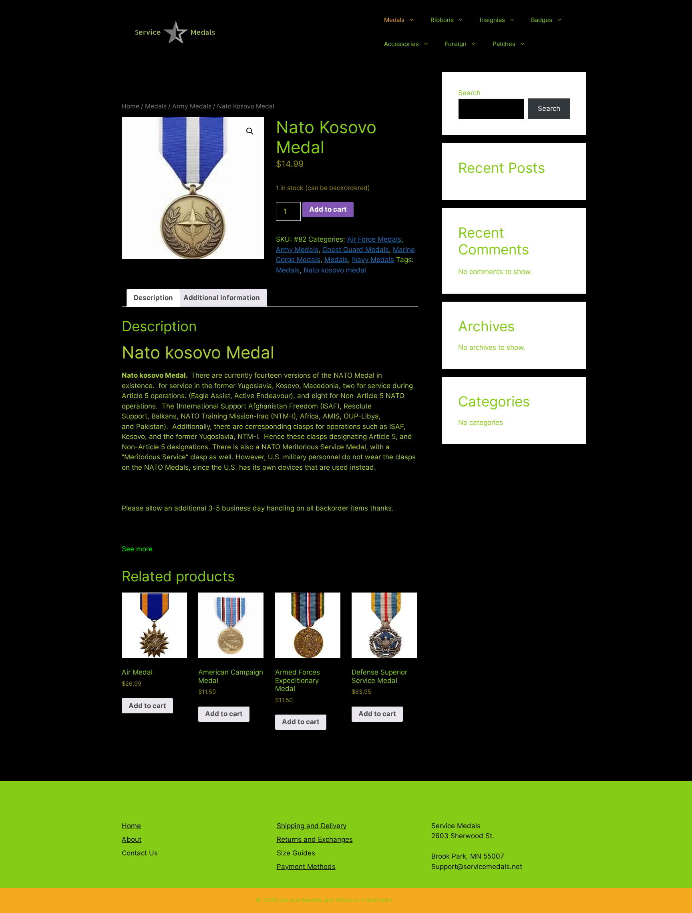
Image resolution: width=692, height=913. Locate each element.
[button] (250, 131)
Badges (541, 20)
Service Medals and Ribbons (306, 32)
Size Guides (296, 853)
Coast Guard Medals (355, 250)
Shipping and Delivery (311, 826)
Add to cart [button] (147, 706)
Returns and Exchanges (315, 839)
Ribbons (442, 20)
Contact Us (140, 853)
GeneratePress (415, 900)
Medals (394, 20)
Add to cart (328, 209)
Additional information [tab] (221, 298)
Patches (504, 44)
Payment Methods (306, 867)
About (131, 839)
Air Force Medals (374, 239)
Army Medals (191, 106)
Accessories (401, 44)
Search (469, 93)
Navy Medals (373, 260)
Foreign (456, 44)
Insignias (492, 20)
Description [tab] (153, 298)
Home (130, 106)
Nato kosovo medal (335, 270)
